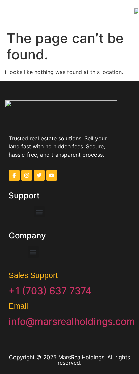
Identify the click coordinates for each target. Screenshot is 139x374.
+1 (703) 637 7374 (50, 291)
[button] (14, 10)
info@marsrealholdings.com (72, 321)
